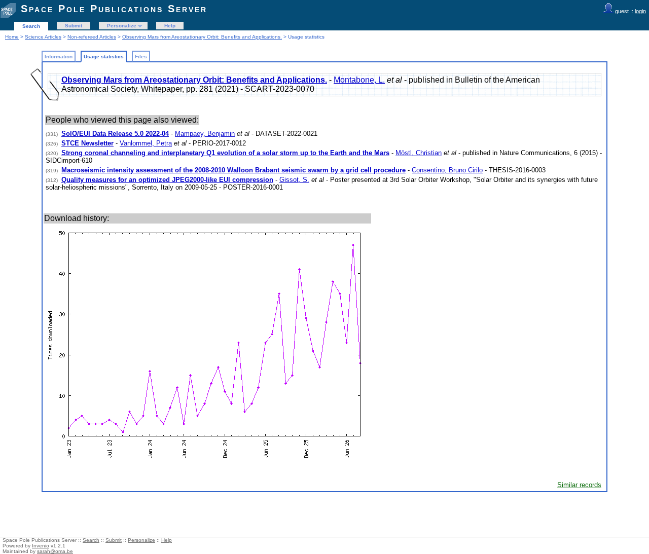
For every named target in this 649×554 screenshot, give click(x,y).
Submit (73, 25)
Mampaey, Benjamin (205, 133)
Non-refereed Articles (91, 37)
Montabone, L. (359, 80)
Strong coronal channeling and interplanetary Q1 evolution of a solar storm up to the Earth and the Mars (225, 153)
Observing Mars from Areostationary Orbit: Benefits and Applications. (202, 37)
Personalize (121, 25)
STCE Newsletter (87, 143)
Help (169, 25)
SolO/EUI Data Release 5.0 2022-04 (115, 133)
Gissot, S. (294, 179)
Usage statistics (104, 56)
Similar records (579, 485)
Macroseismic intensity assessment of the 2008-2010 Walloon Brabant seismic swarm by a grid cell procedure (233, 170)
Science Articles (43, 37)
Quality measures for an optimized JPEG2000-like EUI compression (167, 179)
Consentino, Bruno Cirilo (447, 170)
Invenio (40, 545)
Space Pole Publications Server (114, 8)
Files (141, 56)
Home (12, 37)
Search (31, 26)
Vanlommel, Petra (146, 143)
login (640, 11)
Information (59, 56)
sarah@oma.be (55, 551)
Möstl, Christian (418, 153)
